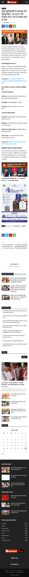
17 (3, 445)
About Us (7, 570)
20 (15, 445)
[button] (2, 2)
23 (25, 445)
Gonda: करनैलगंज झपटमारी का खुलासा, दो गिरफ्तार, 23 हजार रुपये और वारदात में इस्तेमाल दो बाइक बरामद (15, 321)
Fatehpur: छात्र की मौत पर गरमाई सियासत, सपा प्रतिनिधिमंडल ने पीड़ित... (13, 384)
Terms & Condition (9, 572)
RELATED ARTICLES (8, 274)
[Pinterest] (10, 26)
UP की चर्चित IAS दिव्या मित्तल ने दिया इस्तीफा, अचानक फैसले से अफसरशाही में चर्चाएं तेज (18, 280)
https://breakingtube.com (14, 266)
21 (18, 445)
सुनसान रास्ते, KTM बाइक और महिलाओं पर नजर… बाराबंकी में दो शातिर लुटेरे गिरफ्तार (18, 297)
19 (11, 445)
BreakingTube (6, 22)
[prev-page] (3, 303)
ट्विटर (6, 180)
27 (15, 448)
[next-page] (5, 303)
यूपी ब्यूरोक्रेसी (23, 226)
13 (15, 442)
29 (22, 448)
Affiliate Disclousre (19, 572)
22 (22, 445)
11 (7, 442)
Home (3, 6)
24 (3, 448)
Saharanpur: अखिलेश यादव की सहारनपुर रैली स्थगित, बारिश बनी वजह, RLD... (18, 411)
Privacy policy (20, 570)
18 (7, 445)
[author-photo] (14, 262)
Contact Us (12, 570)
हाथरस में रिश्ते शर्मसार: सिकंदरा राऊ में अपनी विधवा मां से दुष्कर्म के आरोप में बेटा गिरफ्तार (15, 345)
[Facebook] (3, 26)
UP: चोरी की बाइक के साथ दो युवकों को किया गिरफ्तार (13, 341)
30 (25, 448)
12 (11, 442)
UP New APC (9, 226)
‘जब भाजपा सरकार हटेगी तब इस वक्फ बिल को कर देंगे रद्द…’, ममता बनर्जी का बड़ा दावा (8, 246)
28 (18, 448)
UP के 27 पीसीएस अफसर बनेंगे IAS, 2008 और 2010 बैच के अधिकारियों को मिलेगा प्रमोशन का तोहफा (14, 81)
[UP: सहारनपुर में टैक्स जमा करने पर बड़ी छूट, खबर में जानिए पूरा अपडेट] (6, 477)
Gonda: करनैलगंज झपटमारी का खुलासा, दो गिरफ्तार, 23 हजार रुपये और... (18, 484)
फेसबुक (17, 178)
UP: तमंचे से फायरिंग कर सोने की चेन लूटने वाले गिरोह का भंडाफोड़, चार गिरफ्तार (14, 336)
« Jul (3, 454)
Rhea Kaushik (5, 386)
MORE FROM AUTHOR (20, 274)
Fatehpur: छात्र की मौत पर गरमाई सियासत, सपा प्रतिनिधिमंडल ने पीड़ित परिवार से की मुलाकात (12, 331)
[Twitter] (7, 26)
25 (7, 448)
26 (11, 448)
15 (22, 442)
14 (18, 442)
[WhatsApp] (14, 26)
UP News (8, 6)
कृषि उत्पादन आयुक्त (16, 226)
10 (3, 442)
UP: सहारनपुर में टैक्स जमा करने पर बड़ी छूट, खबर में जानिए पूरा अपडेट (15, 316)
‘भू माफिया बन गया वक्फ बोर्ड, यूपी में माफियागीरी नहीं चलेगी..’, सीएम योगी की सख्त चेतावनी (21, 246)
